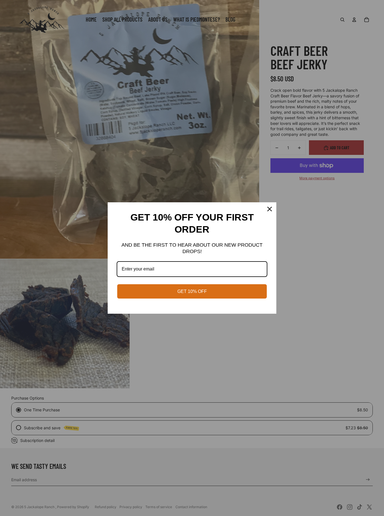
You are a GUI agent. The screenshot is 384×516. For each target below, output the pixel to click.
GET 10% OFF (192, 291)
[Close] (269, 209)
